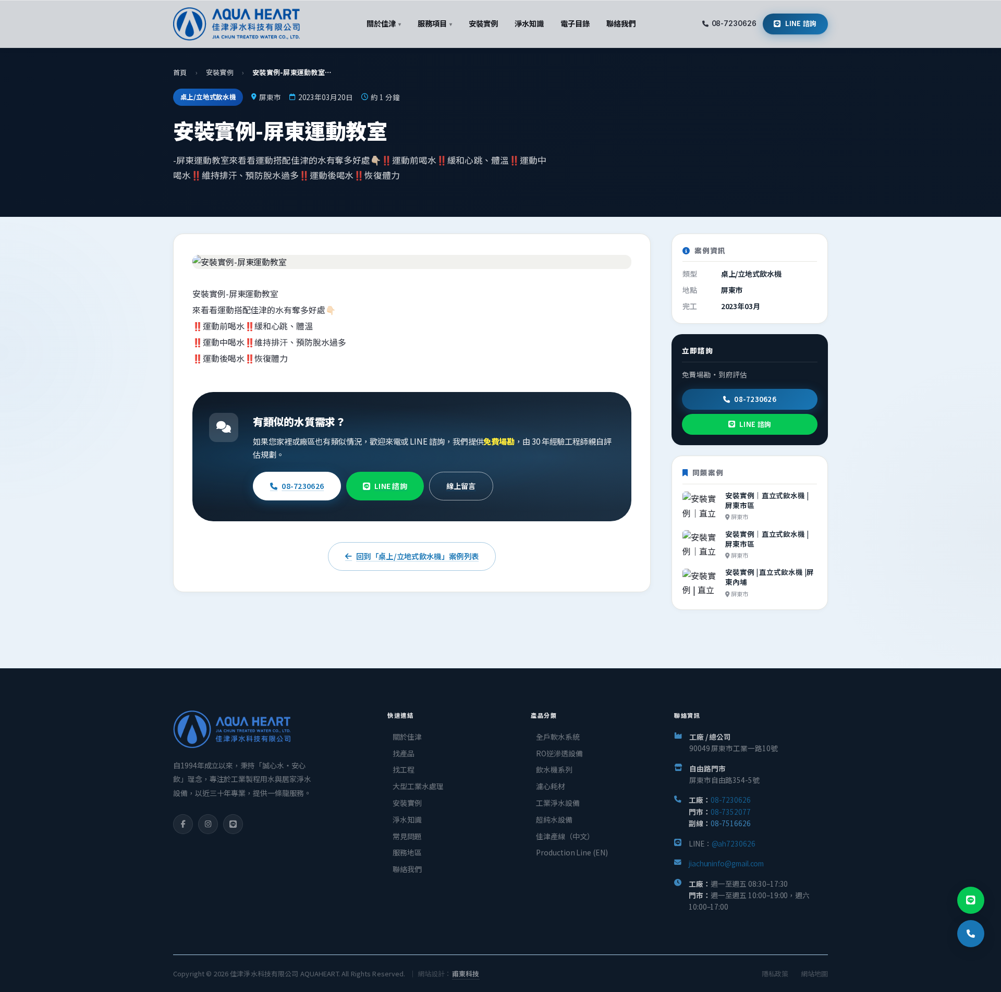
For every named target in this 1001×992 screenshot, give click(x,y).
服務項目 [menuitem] (434, 23)
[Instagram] (208, 824)
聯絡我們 (407, 869)
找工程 (403, 769)
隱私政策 (775, 973)
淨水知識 (407, 819)
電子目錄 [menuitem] (575, 23)
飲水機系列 (554, 769)
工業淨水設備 (558, 803)
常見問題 (407, 836)
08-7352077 (731, 811)
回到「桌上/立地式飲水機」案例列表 (417, 555)
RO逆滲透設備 (559, 753)
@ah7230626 (733, 843)
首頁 (180, 72)
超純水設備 (554, 819)
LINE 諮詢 (801, 23)
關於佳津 (407, 736)
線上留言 (461, 486)
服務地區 (407, 852)
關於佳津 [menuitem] (383, 23)
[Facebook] (183, 824)
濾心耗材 (550, 786)
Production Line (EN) (571, 852)
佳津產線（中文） (565, 836)
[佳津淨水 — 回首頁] (236, 24)
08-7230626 (734, 23)
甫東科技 (466, 973)
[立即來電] (970, 933)
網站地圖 (814, 973)
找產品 (403, 753)
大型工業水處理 (418, 786)
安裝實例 (220, 72)
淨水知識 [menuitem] (529, 23)
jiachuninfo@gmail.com (726, 863)
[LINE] (233, 824)
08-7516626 (731, 823)
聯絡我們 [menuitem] (621, 23)
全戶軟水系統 (558, 736)
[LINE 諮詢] (970, 900)
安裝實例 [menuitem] (483, 23)
